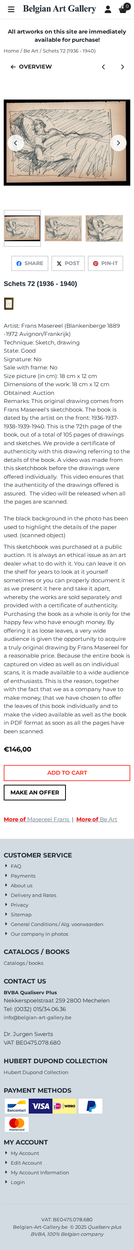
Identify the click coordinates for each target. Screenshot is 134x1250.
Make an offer (34, 792)
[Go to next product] (123, 67)
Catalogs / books (23, 963)
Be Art (96, 819)
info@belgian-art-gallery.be (37, 1017)
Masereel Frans (37, 819)
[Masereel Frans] (9, 308)
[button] (11, 9)
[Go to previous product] (104, 67)
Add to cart (67, 772)
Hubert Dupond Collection (36, 1072)
